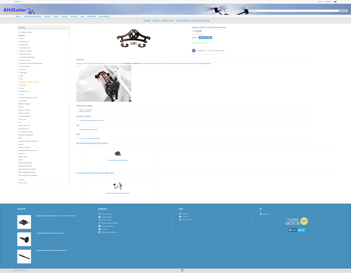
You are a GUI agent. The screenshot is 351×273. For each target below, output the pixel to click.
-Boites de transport (25, 54)
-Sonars (21, 94)
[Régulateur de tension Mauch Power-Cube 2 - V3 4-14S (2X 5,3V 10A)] (24, 228)
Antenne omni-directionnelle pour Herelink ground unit (52, 250)
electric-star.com (187, 220)
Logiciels (20, 144)
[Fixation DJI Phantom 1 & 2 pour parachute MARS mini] (133, 38)
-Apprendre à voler (24, 48)
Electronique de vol (23, 128)
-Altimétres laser (24, 41)
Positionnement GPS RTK (25, 166)
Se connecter (327, 1)
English (182, 271)
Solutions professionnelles (32, 16)
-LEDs (21, 76)
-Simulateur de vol (24, 91)
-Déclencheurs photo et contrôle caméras (31, 63)
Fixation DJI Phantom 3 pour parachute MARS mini (117, 193)
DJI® (19, 122)
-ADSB (21, 38)
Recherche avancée (107, 214)
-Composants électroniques (27, 57)
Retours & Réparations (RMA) (110, 223)
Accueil (320, 1)
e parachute (84, 138)
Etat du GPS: (266, 214)
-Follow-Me (22, 69)
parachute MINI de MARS (111, 63)
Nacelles (64, 16)
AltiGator (25, 270)
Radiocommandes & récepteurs (27, 169)
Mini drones (21, 153)
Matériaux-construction (24, 147)
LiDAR (82, 16)
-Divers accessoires (24, 66)
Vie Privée (104, 229)
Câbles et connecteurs (24, 110)
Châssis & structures (24, 113)
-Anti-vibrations (23, 45)
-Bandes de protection (25, 51)
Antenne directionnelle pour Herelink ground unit (50, 233)
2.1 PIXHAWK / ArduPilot (25, 32)
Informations (91, 16)
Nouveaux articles (107, 217)
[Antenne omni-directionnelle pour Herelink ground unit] (24, 263)
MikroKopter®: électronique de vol (27, 150)
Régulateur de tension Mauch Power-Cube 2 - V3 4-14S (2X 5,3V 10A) (56, 216)
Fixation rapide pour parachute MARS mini (118, 160)
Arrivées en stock (106, 220)
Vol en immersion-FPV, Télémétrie (27, 175)
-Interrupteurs (23, 73)
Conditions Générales (108, 226)
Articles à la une (22, 183)
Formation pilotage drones (25, 135)
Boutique (48, 16)
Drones (56, 16)
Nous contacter (104, 16)
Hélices (20, 138)
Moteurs (20, 160)
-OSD (21, 79)
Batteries (74, 16)
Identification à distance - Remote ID (28, 141)
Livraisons (185, 217)
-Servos (21, 88)
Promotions (21, 179)
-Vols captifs (22, 100)
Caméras (20, 107)
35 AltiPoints (208, 50)
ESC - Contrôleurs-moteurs (25, 132)
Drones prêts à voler (24, 125)
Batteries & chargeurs (24, 104)
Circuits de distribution (24, 116)
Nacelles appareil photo (25, 163)
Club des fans (22, 119)
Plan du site (186, 214)
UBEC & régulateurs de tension (27, 172)
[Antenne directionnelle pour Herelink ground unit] (24, 245)
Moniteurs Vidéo (22, 156)
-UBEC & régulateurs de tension (28, 97)
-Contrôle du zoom (24, 60)
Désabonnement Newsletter (109, 232)
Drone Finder (17, 1)
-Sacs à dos (22, 85)
